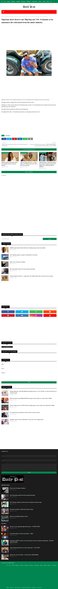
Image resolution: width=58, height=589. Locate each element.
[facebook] (8, 311)
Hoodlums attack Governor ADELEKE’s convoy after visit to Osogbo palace (26, 419)
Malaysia (29, 1)
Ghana (44, 1)
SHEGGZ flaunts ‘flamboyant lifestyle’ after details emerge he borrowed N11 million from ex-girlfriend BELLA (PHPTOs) (47, 164)
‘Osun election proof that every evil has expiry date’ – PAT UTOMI (25, 547)
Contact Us (39, 587)
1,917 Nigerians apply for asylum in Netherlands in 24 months (23, 255)
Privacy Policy (18, 587)
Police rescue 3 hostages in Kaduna (17, 262)
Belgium (13, 1)
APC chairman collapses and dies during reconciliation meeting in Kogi (26, 502)
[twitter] (22, 311)
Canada (8, 1)
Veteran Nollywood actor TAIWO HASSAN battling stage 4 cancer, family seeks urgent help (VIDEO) (32, 405)
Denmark (23, 1)
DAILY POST (11, 563)
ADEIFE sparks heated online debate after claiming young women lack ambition (9, 164)
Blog (48, 1)
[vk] (22, 315)
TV (51, 1)
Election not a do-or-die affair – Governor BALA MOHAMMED (24, 554)
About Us (12, 587)
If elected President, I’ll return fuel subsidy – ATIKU (21, 533)
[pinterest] (8, 315)
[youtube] (50, 315)
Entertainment (6, 16)
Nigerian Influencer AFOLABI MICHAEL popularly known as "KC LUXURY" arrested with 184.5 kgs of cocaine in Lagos (33, 392)
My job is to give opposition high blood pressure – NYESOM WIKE (25, 526)
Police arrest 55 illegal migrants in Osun (19, 516)
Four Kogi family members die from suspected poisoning (22, 269)
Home (2, 16)
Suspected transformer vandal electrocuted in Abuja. (21, 509)
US (2, 1)
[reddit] (50, 311)
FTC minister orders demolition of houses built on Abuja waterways (25, 412)
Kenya (40, 1)
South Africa (34, 1)
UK (4, 1)
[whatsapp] (36, 311)
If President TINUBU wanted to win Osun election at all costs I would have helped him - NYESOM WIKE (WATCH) (32, 541)
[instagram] (36, 315)
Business (55, 565)
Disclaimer (34, 587)
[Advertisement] (29, 37)
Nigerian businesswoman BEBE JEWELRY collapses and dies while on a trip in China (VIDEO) (31, 398)
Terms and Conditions (26, 587)
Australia (18, 1)
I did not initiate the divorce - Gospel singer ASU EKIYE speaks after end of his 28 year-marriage (28, 164)
